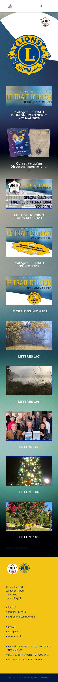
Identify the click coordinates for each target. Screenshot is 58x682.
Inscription (13, 631)
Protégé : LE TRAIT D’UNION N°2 (29, 264)
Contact (12, 607)
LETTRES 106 (29, 401)
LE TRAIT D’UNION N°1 (29, 311)
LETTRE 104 (29, 492)
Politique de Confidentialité (21, 616)
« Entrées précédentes (17, 548)
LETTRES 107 (29, 356)
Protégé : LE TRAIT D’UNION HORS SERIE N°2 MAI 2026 (29, 115)
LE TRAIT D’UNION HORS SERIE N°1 (29, 216)
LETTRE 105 (29, 446)
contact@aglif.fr (14, 598)
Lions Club (16, 636)
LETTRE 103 (29, 537)
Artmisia (45, 677)
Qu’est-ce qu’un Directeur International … (29, 166)
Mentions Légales (17, 611)
